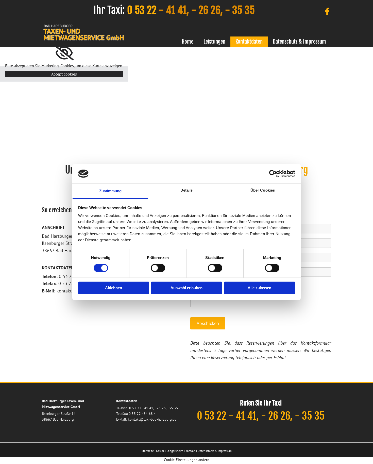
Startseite (148, 451)
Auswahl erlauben (186, 288)
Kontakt (190, 451)
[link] (64, 53)
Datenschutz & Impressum (299, 41)
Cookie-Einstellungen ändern (186, 459)
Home (187, 41)
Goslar (160, 451)
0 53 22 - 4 (137, 408)
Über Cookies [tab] (262, 190)
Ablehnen (113, 288)
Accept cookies (64, 74)
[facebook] (327, 11)
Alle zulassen (259, 288)
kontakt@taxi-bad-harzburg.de (152, 419)
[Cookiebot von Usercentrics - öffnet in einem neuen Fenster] (273, 173)
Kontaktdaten (249, 41)
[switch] (158, 268)
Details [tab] (186, 190)
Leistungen (214, 41)
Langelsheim (174, 451)
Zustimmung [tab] (110, 191)
